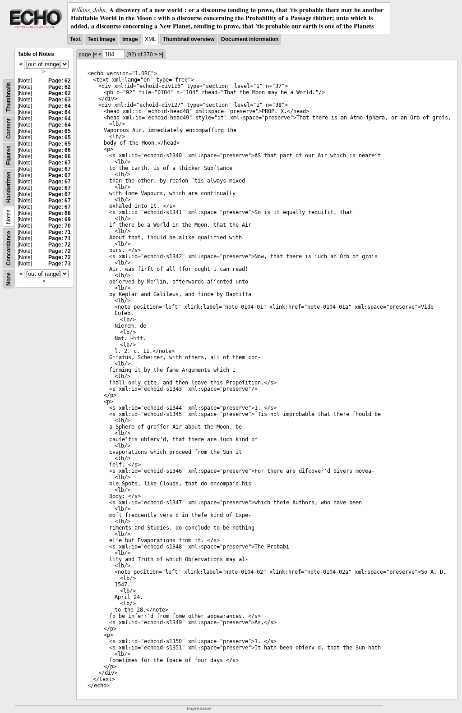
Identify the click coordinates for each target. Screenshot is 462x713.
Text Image (102, 39)
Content (8, 129)
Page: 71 (59, 232)
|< (94, 54)
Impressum (199, 708)
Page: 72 (59, 245)
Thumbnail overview (188, 39)
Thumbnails (8, 97)
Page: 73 (59, 264)
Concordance (8, 248)
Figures (8, 155)
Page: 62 (59, 81)
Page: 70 (59, 226)
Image (130, 39)
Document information (249, 39)
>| (161, 54)
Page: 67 (59, 163)
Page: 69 (59, 219)
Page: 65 (59, 131)
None (8, 279)
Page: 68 (59, 213)
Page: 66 (59, 150)
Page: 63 (59, 99)
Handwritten (8, 187)
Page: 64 (59, 106)
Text (75, 39)
